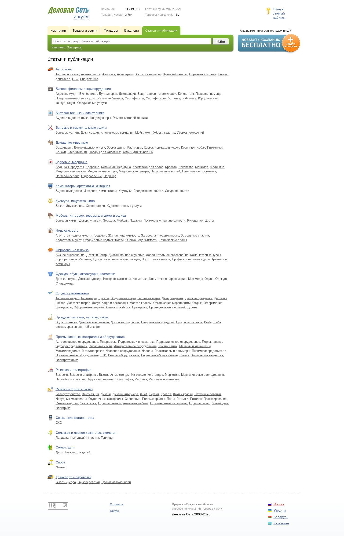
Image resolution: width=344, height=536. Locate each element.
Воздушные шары (123, 298)
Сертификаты (134, 98)
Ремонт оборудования (123, 355)
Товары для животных (105, 152)
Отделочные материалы (105, 399)
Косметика (139, 279)
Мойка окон (143, 132)
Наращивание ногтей (165, 171)
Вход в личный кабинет (279, 13)
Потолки (182, 399)
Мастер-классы (140, 303)
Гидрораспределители (71, 346)
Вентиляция (90, 394)
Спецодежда (64, 283)
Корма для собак (193, 147)
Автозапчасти (90, 74)
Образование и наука (72, 250)
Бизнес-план (88, 93)
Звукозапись (75, 206)
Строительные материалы (168, 403)
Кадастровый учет (68, 240)
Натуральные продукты (157, 322)
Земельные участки (195, 235)
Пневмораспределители (209, 351)
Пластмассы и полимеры (172, 351)
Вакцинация (64, 147)
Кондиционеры (100, 118)
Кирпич (154, 394)
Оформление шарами (89, 307)
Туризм (192, 307)
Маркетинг (172, 374)
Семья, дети (65, 447)
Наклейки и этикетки (70, 379)
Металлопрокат (93, 351)
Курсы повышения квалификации (116, 259)
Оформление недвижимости (103, 240)
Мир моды (195, 279)
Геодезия (99, 235)
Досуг (96, 303)
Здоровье (92, 167)
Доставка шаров (78, 303)
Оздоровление (91, 176)
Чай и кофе (92, 326)
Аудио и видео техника (72, 118)
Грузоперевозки (89, 482)
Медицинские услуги (102, 171)
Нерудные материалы (71, 399)
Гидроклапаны (212, 341)
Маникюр (201, 167)
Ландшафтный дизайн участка (77, 437)
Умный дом (220, 403)
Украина (280, 510)
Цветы (209, 220)
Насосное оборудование (123, 351)
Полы (171, 399)
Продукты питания (189, 322)
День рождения (172, 298)
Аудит (73, 93)
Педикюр (110, 176)
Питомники (214, 147)
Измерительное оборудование (135, 346)
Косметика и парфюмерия (167, 279)
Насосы (147, 351)
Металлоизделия (68, 351)
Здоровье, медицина (72, 162)
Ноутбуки (125, 191)
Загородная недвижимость (160, 235)
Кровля (166, 394)
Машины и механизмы (195, 346)
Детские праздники (198, 298)
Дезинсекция (90, 132)
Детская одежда (89, 279)
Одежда (221, 279)
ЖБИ (143, 394)
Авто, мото (64, 69)
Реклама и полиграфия (73, 370)
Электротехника (67, 360)
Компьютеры (108, 191)
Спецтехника (89, 79)
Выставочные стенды (114, 374)
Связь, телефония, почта (75, 417)
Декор (83, 220)
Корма (148, 147)
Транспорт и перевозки (73, 477)
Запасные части (100, 346)
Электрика (63, 408)
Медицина (217, 167)
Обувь (209, 279)
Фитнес (61, 467)
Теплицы (107, 437)
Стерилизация (78, 152)
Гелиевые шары (149, 298)
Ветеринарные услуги (89, 147)
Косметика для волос (148, 167)
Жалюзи (95, 220)
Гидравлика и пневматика (136, 341)
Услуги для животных (138, 152)
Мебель (122, 220)
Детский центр (96, 255)
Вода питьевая (66, 322)
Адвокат (61, 93)
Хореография (95, 206)
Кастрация (134, 147)
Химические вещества (207, 355)
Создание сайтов (177, 191)
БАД (59, 167)
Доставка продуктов (125, 322)
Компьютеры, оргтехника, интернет (83, 186)
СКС (59, 422)
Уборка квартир (164, 132)
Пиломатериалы (153, 399)
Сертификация (156, 98)
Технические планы (173, 240)
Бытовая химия (66, 220)
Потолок (196, 399)
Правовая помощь (208, 93)
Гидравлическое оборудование (178, 341)
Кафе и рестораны (115, 303)
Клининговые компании (117, 132)
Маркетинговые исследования (202, 374)
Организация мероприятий (171, 303)
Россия (279, 504)
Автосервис (125, 74)
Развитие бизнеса (110, 98)
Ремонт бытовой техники (130, 118)
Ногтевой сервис (67, 176)
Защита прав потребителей (157, 93)
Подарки (136, 220)
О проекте (117, 504)
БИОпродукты (74, 167)
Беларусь (281, 517)
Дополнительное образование (167, 255)
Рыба (208, 322)
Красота (171, 167)
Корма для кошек (167, 147)
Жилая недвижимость (123, 235)
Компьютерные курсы (205, 255)
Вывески (62, 374)
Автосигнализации (148, 74)
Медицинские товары (71, 171)
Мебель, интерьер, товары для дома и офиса (91, 215)
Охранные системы (202, 74)
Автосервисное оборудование (77, 341)
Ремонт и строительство (74, 389)
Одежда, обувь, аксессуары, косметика (86, 274)
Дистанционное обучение (126, 255)
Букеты (104, 298)
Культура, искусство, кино (75, 201)
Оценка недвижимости (141, 240)
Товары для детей (77, 452)
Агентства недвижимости (73, 235)
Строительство (199, 403)
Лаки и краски (183, 394)
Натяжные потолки (207, 394)
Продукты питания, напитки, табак (82, 317)
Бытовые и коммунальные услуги (81, 127)
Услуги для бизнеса (182, 98)
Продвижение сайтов (148, 191)
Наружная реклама (100, 379)
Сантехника (88, 403)
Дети (59, 452)
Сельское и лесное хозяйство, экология (86, 432)
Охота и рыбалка (118, 307)
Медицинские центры (134, 171)
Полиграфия (124, 379)
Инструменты (167, 346)
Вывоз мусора (66, 482)
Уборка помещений (190, 132)
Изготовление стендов (147, 374)
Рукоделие (195, 220)
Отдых (197, 303)
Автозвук (108, 74)
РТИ (103, 355)
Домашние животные (72, 142)
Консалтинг (186, 93)
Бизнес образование (70, 255)
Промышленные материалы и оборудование (90, 337)
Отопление (132, 399)
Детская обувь (66, 279)
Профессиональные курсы (191, 259)
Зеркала (109, 220)
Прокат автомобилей (116, 482)
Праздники (139, 307)
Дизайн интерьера (125, 394)
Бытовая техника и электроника (80, 113)
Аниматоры (89, 298)
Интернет (90, 191)
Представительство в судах (76, 98)
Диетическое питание (94, 322)
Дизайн (106, 394)
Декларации (127, 93)
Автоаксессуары (67, 74)
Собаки (61, 152)
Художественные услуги (124, 206)
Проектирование (215, 399)
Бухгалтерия (108, 93)
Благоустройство (68, 394)
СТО (75, 79)
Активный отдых (67, 298)
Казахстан (281, 523)
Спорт (60, 462)
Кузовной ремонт (175, 74)
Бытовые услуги (67, 132)
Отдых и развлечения (72, 293)
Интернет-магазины (117, 279)
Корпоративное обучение (73, 259)
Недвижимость (67, 230)
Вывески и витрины (83, 374)
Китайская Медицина (116, 167)
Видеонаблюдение (69, 191)
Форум (114, 511)
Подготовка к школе (156, 259)
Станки (184, 355)
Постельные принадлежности (164, 220)
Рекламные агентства (164, 379)
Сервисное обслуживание (159, 355)
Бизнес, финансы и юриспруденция (83, 89)
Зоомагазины (116, 147)
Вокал (60, 206)
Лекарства (186, 167)
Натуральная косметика (199, 171)
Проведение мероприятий (167, 307)
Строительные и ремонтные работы (123, 403)
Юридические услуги (92, 103)
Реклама (141, 379)
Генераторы (108, 341)
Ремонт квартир (67, 403)
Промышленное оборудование (77, 355)
